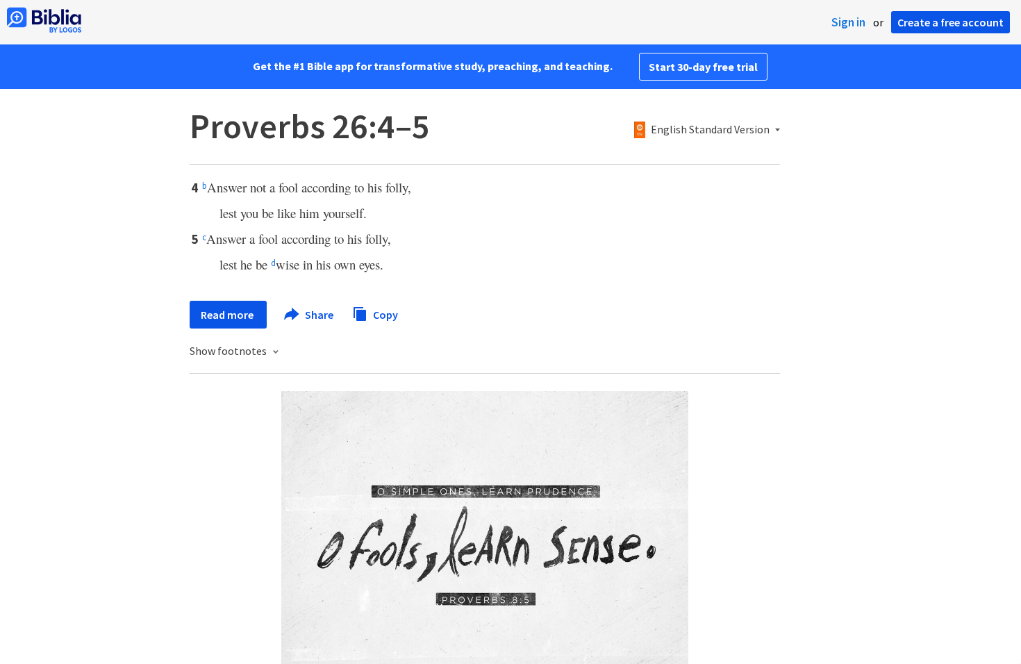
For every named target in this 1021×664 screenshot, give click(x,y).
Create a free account (950, 22)
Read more (228, 315)
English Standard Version (710, 130)
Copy (384, 314)
